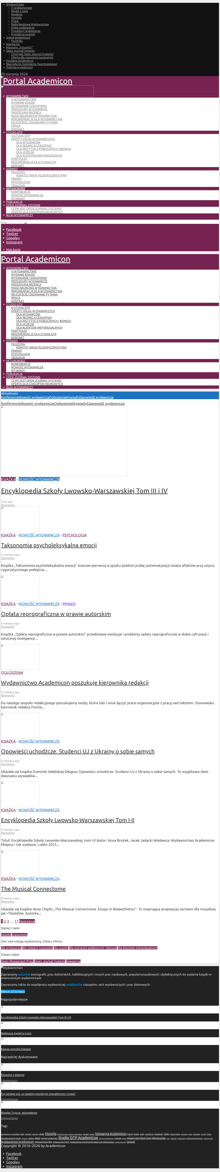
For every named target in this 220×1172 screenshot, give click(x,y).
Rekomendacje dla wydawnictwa (36, 119)
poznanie (196, 1134)
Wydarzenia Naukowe (195, 1138)
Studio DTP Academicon (78, 1138)
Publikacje (14, 201)
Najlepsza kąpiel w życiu (16, 1033)
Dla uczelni (25, 152)
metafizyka (149, 1134)
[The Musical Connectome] (20, 874)
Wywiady (18, 198)
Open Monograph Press (17, 961)
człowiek (28, 1134)
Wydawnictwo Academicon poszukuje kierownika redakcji (75, 682)
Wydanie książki (23, 102)
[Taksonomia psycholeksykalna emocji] (20, 531)
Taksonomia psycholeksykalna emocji (49, 545)
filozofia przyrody (62, 1134)
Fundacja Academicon (20, 60)
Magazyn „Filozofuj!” (19, 47)
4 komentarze (9, 1099)
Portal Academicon (35, 258)
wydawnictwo (208, 1138)
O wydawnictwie (21, 7)
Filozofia (18, 172)
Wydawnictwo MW (43, 1142)
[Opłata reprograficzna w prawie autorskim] (20, 599)
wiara (168, 1138)
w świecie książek (120, 1142)
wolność (174, 1138)
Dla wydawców (28, 142)
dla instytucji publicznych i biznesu (93, 948)
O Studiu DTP (20, 135)
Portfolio (17, 40)
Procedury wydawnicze (25, 30)
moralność (159, 1134)
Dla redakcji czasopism (34, 145)
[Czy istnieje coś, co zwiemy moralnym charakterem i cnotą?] (5, 1088)
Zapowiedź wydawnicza (96, 397)
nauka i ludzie (175, 1134)
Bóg (22, 1134)
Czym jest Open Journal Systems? (32, 54)
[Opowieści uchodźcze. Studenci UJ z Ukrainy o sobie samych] (20, 737)
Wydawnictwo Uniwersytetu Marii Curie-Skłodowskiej (92, 1142)
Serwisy (12, 168)
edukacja (35, 1134)
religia (31, 1138)
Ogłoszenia (57, 397)
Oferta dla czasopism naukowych (32, 57)
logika (142, 1134)
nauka (166, 1134)
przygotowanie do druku (11, 1139)
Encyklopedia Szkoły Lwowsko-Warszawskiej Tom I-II (67, 820)
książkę (6, 934)
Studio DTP (14, 132)
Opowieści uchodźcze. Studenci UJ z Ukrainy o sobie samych (78, 751)
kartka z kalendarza (75, 1134)
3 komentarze (9, 1118)
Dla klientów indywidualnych (39, 155)
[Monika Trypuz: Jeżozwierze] (5, 1107)
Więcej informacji (13, 991)
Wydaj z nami (19, 11)
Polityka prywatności (19, 67)
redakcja (25, 1138)
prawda (203, 1134)
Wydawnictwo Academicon (17, 1141)
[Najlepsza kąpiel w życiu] (5, 1027)
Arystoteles (15, 1134)
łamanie (131, 1142)
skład (37, 1138)
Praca (14, 21)
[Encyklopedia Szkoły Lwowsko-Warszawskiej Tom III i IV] (64, 475)
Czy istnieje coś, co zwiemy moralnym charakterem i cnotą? (38, 1093)
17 (16, 921)
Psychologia (20, 181)
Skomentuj (8, 505)
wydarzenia (181, 1138)
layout (136, 1134)
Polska (190, 1134)
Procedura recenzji (23, 34)
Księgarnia (13, 44)
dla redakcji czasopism (37, 948)
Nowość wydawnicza (27, 195)
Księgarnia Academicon (111, 1133)
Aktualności (15, 188)
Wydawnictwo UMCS (61, 1142)
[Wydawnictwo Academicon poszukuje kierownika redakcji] (20, 668)
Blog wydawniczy (19, 215)
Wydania (16, 14)
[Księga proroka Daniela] (5, 1043)
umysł (124, 1138)
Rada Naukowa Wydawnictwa (30, 24)
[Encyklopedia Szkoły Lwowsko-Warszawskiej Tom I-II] (20, 806)
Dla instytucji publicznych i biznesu (43, 148)
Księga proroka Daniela (16, 1049)
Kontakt (16, 17)
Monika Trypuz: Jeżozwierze (19, 1112)
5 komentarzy (9, 1080)
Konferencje (21, 191)
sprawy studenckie (49, 1138)
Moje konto (13, 249)
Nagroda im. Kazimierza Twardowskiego (31, 64)
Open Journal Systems (20, 50)
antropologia (6, 1134)
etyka (41, 1134)
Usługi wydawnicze (18, 37)
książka (92, 1134)
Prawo (16, 178)
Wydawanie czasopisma (29, 105)
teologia (117, 1138)
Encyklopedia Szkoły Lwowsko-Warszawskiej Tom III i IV (84, 490)
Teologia (18, 185)
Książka (8, 479)
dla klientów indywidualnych (137, 948)
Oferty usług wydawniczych (33, 138)
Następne (27, 921)
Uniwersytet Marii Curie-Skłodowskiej (146, 1138)
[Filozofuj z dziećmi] (5, 1069)
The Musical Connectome (33, 888)
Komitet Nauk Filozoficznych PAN (41, 175)
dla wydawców (11, 948)
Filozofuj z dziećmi (12, 1074)
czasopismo (20, 934)
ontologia (184, 1134)
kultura (130, 1134)
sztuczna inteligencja (106, 1138)
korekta (86, 1134)
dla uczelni (61, 948)
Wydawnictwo (15, 4)
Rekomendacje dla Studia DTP (34, 162)
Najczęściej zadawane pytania (34, 122)
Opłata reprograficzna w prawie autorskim (56, 614)
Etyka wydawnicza (23, 27)
